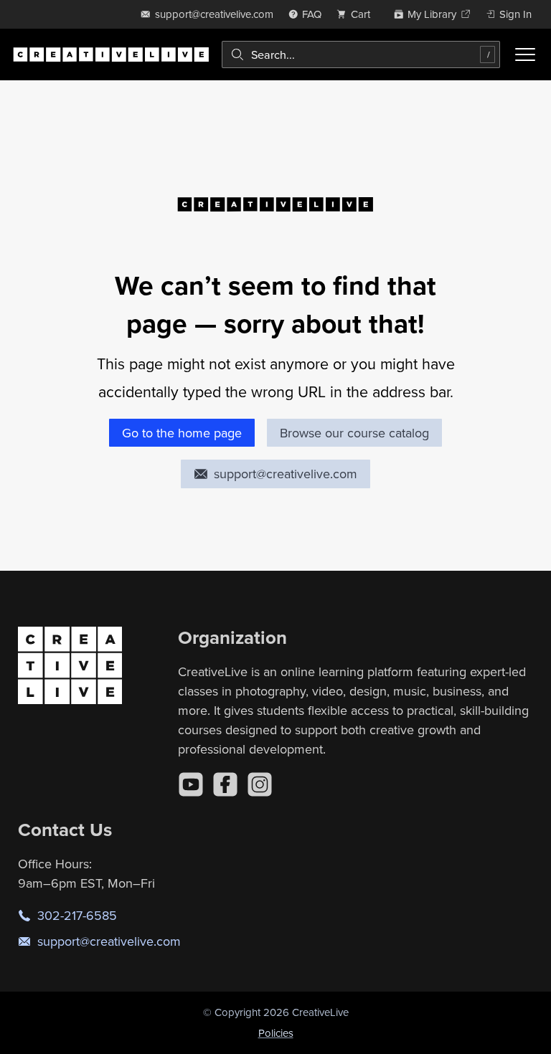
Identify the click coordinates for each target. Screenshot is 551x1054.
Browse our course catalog (354, 433)
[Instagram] (260, 784)
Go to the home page (182, 433)
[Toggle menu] (525, 54)
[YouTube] (191, 784)
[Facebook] (225, 784)
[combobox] (360, 54)
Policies (275, 1032)
